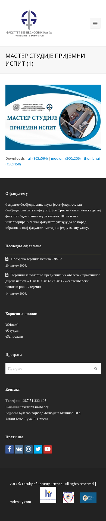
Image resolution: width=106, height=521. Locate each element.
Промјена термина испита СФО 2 (36, 258)
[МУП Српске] (68, 502)
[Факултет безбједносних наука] (29, 22)
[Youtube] (47, 449)
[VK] (19, 449)
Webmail (11, 324)
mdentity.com (20, 502)
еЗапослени (14, 336)
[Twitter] (38, 449)
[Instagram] (28, 449)
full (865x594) (37, 158)
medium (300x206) (65, 158)
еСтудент (12, 330)
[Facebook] (9, 449)
